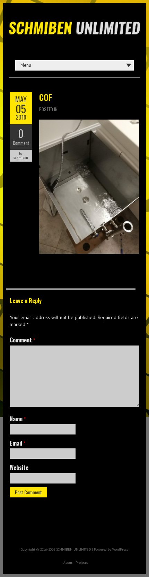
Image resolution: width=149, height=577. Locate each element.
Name (18, 419)
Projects (82, 562)
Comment (21, 142)
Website (19, 467)
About (67, 562)
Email (17, 443)
